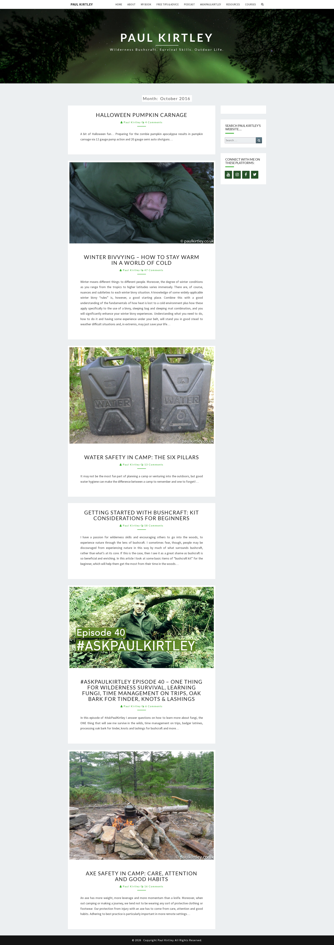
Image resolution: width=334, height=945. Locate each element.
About (131, 4)
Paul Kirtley (81, 4)
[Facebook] (245, 174)
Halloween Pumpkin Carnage (141, 115)
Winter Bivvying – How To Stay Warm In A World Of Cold (141, 260)
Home (118, 4)
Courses (250, 4)
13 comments (153, 464)
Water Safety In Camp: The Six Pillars (141, 457)
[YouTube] (228, 174)
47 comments (153, 270)
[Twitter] (254, 174)
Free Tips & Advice (167, 4)
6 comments (153, 706)
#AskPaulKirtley (210, 4)
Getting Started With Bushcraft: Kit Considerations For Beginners (141, 515)
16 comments (153, 886)
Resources (233, 4)
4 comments (153, 122)
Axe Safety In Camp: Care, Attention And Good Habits (141, 876)
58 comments (153, 525)
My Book (146, 4)
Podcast (189, 4)
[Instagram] (237, 174)
